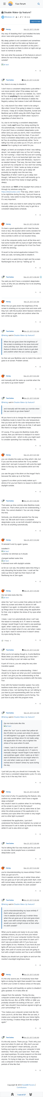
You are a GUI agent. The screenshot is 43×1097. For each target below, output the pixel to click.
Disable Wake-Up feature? (24, 335)
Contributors (21, 1087)
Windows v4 (9, 17)
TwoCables (10, 80)
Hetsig (8, 29)
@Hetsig (4, 335)
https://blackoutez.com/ (10, 192)
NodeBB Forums (28, 1085)
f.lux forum (20, 4)
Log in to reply (35, 21)
